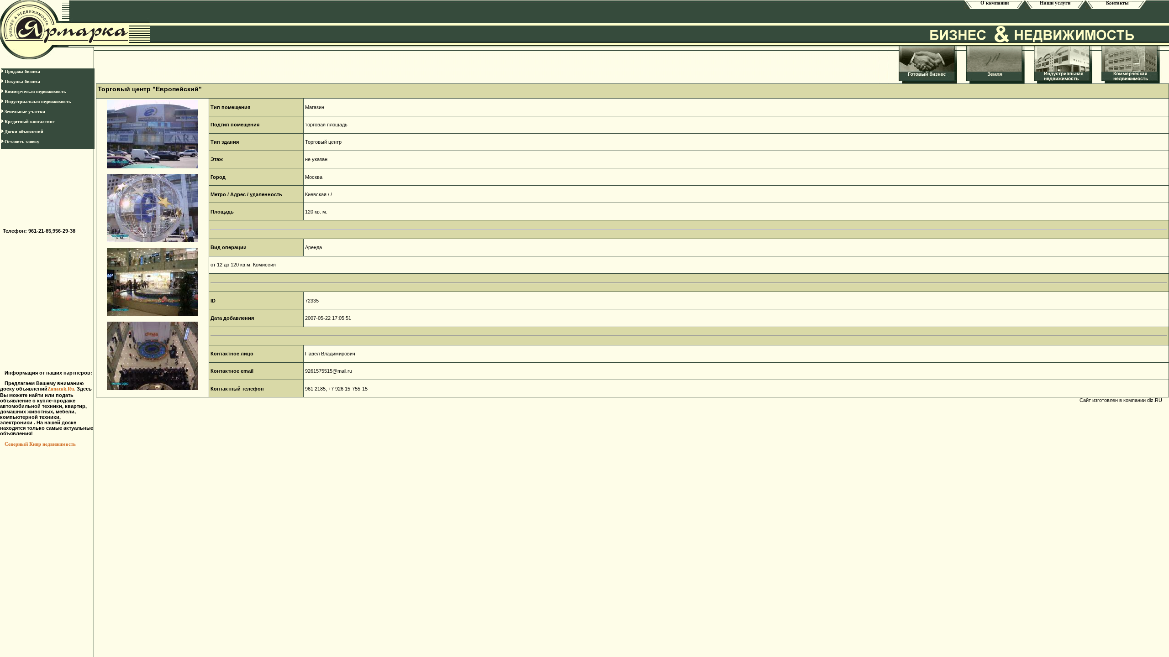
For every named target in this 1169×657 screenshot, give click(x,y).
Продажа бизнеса (22, 71)
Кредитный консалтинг (30, 121)
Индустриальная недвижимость (38, 101)
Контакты (1116, 2)
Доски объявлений (24, 131)
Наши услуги (1055, 2)
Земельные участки (25, 111)
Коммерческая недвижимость (35, 91)
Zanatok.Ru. (62, 388)
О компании (994, 2)
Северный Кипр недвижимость (40, 444)
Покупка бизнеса (22, 81)
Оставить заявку (22, 141)
